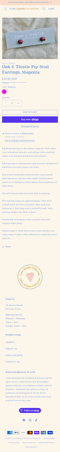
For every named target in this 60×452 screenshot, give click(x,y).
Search (10, 342)
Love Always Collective (21, 438)
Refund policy (49, 438)
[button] (6, 9)
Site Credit (36, 438)
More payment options (30, 126)
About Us (11, 348)
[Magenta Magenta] (4, 92)
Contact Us (13, 361)
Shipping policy (31, 447)
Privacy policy (14, 443)
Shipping (5, 82)
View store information (20, 140)
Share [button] (8, 246)
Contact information (46, 443)
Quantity (6, 97)
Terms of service (29, 443)
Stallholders (14, 355)
